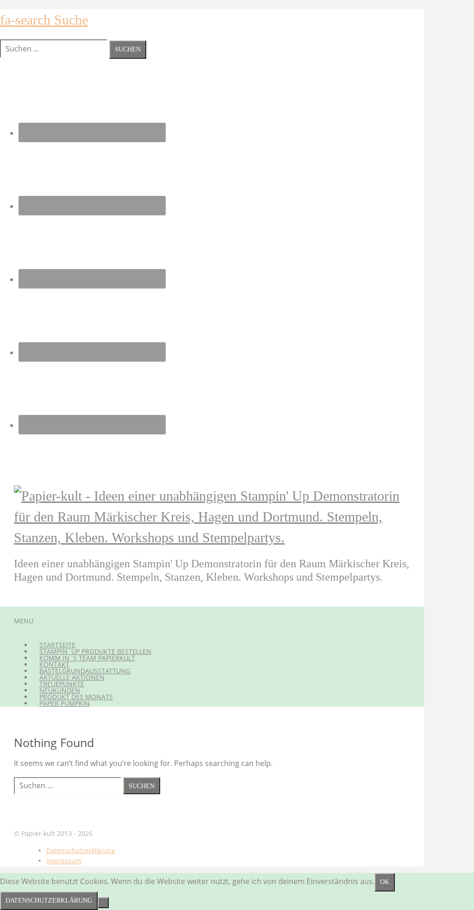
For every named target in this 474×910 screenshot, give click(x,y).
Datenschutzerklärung (80, 850)
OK (384, 882)
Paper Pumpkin (64, 703)
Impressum (63, 860)
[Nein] (103, 902)
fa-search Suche (44, 19)
